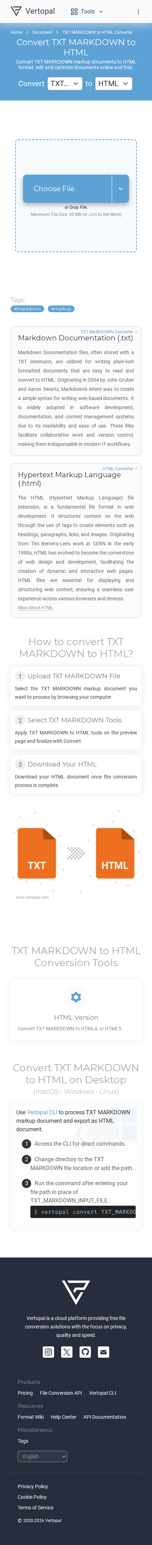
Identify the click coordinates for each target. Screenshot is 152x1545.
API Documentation (104, 1417)
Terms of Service (35, 1507)
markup (62, 308)
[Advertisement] (76, 120)
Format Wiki (31, 1417)
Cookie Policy (32, 1497)
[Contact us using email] (103, 1352)
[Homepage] (76, 1293)
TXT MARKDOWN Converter (107, 331)
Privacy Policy (33, 1486)
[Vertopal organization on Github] (85, 1352)
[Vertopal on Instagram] (48, 1352)
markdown (29, 308)
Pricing (25, 1393)
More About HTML (35, 607)
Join (92, 214)
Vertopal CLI (102, 1393)
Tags (23, 1441)
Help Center (63, 1417)
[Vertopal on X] (66, 1352)
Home (16, 32)
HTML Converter (118, 468)
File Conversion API (61, 1393)
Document (42, 32)
